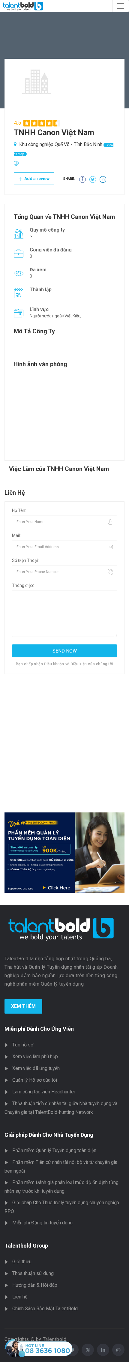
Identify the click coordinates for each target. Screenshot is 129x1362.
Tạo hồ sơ (22, 1045)
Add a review (36, 178)
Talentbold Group (26, 1245)
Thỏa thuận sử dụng (33, 1273)
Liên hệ (19, 1297)
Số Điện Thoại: (25, 560)
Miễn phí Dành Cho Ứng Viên (39, 1029)
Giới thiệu (22, 1261)
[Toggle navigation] (120, 6)
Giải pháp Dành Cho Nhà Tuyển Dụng (48, 1135)
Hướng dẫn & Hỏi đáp (34, 1285)
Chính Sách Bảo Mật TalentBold (45, 1308)
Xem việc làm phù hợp (35, 1056)
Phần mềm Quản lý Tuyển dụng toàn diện (54, 1150)
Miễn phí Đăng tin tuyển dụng (42, 1223)
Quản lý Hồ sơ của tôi (34, 1080)
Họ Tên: (19, 510)
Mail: (16, 535)
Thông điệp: (23, 585)
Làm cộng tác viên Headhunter (43, 1092)
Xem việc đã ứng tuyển (36, 1068)
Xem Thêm (23, 1006)
